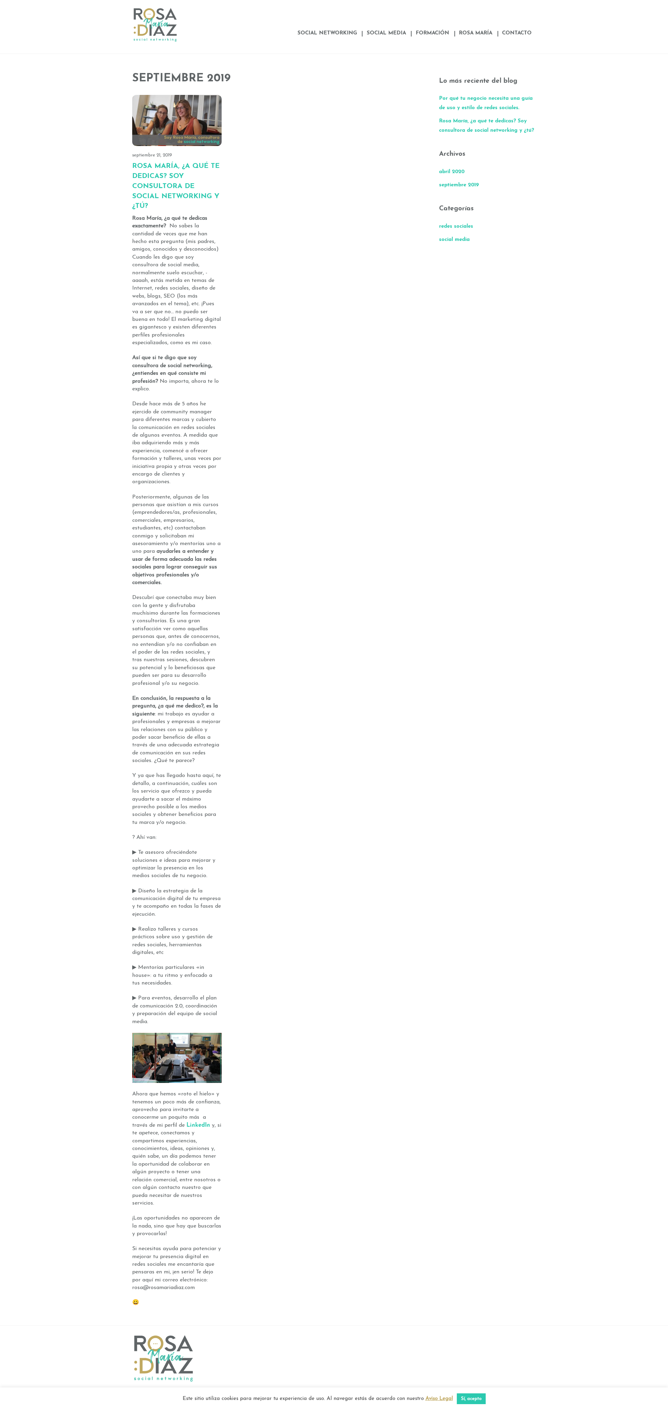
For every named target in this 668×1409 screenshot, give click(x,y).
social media (454, 239)
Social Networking (327, 33)
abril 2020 (451, 172)
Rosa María (475, 33)
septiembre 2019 (459, 185)
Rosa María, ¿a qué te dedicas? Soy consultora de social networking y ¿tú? (176, 186)
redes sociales (456, 226)
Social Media (386, 33)
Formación (432, 33)
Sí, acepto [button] (471, 1398)
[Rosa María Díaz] (155, 40)
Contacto (517, 33)
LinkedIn (198, 1125)
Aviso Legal (439, 1398)
